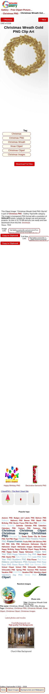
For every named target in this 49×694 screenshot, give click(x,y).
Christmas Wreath (16, 142)
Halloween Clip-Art (38, 544)
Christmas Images (16, 154)
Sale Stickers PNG (38, 564)
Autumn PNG (7, 518)
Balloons (5, 520)
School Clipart (8, 567)
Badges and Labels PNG (24, 518)
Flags (16, 539)
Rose (44, 562)
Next (44, 20)
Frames (18, 541)
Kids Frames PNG (24, 557)
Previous (8, 20)
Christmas (16, 134)
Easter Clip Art (34, 536)
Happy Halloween (26, 552)
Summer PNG (32, 570)
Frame (10, 541)
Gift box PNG (41, 542)
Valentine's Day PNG (12, 575)
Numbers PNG (19, 559)
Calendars (42, 526)
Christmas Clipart (16, 150)
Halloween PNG (40, 547)
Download (26, 223)
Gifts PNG (15, 544)
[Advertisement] (24, 102)
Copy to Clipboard (10, 235)
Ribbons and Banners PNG (15, 562)
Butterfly (11, 525)
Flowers (34, 539)
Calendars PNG (9, 528)
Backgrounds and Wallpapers (32, 690)
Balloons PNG (16, 520)
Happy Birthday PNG (12, 485)
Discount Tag (15, 536)
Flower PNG (24, 539)
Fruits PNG (27, 542)
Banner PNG (29, 520)
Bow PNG (33, 523)
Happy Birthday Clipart (24, 549)
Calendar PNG (31, 526)
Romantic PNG (34, 562)
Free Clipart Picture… (21, 10)
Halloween (25, 544)
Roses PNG (24, 564)
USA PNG (17, 572)
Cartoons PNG (39, 528)
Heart (39, 554)
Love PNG (36, 557)
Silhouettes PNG (8, 570)
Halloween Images (24, 547)
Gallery (4, 10)
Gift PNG (5, 544)
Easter (24, 536)
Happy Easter (12, 552)
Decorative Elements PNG (36, 485)
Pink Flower (32, 560)
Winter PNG (31, 575)
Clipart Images (13, 690)
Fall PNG (9, 539)
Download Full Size (24, 164)
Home (3, 690)
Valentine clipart (40, 572)
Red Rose (42, 559)
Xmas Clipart (16, 146)
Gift (34, 542)
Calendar (19, 526)
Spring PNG (21, 570)
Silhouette (32, 567)
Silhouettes (41, 567)
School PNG (21, 567)
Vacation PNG (27, 572)
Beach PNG (41, 520)
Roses (15, 564)
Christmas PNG (10, 13)
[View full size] (24, 76)
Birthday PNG (7, 523)
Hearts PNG (10, 557)
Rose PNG (6, 564)
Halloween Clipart (9, 547)
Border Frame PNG (21, 523)
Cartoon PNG (24, 528)
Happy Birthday (8, 549)
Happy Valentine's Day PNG (24, 554)
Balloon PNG (41, 518)
